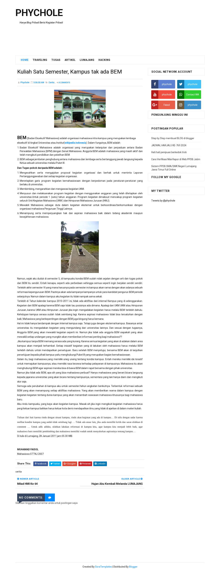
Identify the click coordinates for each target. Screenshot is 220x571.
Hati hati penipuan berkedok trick (169, 152)
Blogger (133, 566)
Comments (64, 83)
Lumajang (87, 60)
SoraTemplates (103, 566)
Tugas (55, 60)
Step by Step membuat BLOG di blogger (172, 138)
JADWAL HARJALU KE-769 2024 (168, 145)
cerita (51, 82)
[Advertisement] (142, 28)
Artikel (70, 60)
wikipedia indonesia (75, 142)
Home (25, 60)
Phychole (39, 12)
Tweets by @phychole (163, 200)
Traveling (40, 60)
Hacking (104, 60)
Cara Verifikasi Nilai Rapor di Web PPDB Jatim (175, 159)
